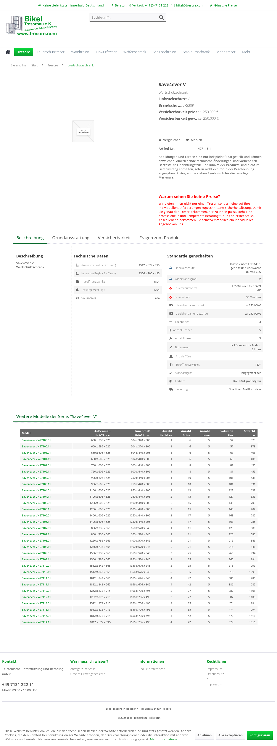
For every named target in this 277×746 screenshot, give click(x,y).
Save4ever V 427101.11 (36, 459)
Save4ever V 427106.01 (36, 515)
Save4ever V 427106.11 (36, 522)
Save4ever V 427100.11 (36, 446)
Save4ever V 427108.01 (36, 540)
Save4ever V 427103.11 (36, 484)
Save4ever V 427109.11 (36, 559)
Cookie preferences (151, 669)
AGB (210, 679)
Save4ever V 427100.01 (36, 440)
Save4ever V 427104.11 (36, 496)
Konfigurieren (260, 735)
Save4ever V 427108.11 (36, 547)
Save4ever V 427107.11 (36, 534)
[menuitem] (128, 17)
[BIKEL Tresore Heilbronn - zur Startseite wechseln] (31, 25)
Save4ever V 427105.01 (36, 503)
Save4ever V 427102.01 (36, 465)
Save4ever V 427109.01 (36, 553)
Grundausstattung (70, 238)
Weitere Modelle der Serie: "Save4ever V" (57, 416)
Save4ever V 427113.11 (36, 609)
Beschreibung (30, 238)
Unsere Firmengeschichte (87, 674)
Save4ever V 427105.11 (36, 509)
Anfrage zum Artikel (83, 669)
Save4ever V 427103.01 (36, 478)
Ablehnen (204, 735)
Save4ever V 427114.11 (36, 622)
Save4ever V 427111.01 (36, 578)
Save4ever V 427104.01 (36, 490)
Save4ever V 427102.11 (36, 471)
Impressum (214, 669)
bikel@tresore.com (189, 5)
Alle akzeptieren (230, 735)
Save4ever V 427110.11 (36, 572)
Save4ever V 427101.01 (36, 453)
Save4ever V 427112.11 (36, 597)
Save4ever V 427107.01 (36, 528)
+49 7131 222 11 (18, 684)
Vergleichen (171, 140)
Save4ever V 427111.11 (36, 584)
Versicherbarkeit (114, 238)
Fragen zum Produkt (159, 238)
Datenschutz (215, 674)
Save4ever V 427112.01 (36, 591)
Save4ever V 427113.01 (36, 603)
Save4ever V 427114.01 (36, 616)
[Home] (8, 52)
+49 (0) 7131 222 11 (159, 5)
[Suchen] (161, 17)
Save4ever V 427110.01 (36, 566)
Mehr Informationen (164, 739)
